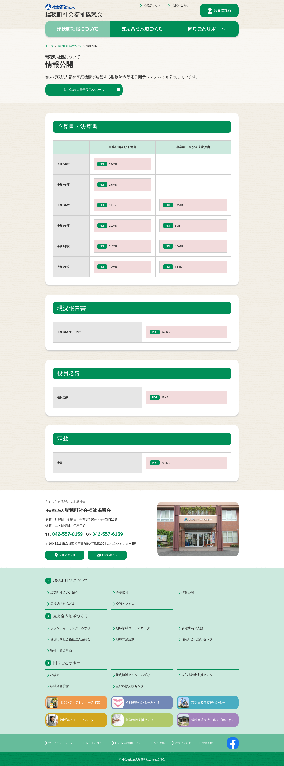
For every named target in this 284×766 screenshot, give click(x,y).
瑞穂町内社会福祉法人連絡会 (70, 639)
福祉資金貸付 (59, 686)
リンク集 (159, 743)
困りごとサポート (68, 663)
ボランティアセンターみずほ (70, 628)
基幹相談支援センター (131, 686)
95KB (165, 397)
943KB (166, 332)
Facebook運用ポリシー (129, 743)
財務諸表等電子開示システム (84, 89)
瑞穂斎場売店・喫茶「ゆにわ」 (213, 720)
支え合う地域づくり (70, 616)
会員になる (219, 10)
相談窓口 (56, 675)
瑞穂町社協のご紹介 (64, 592)
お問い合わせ (181, 5)
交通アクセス (152, 5)
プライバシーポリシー (61, 743)
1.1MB (113, 225)
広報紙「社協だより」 (65, 603)
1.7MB (113, 246)
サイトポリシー (95, 743)
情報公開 (188, 592)
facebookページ (233, 743)
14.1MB (179, 266)
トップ (49, 46)
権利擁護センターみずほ (133, 675)
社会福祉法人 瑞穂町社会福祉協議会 (73, 10)
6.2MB (179, 205)
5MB (177, 225)
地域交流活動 (125, 639)
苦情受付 (207, 743)
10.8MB (113, 205)
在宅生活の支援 (192, 628)
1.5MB (113, 164)
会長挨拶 (122, 592)
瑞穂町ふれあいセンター (199, 639)
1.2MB (113, 266)
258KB (166, 462)
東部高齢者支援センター (199, 675)
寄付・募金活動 (61, 650)
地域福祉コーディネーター (134, 628)
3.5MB (179, 246)
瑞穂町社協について (70, 46)
